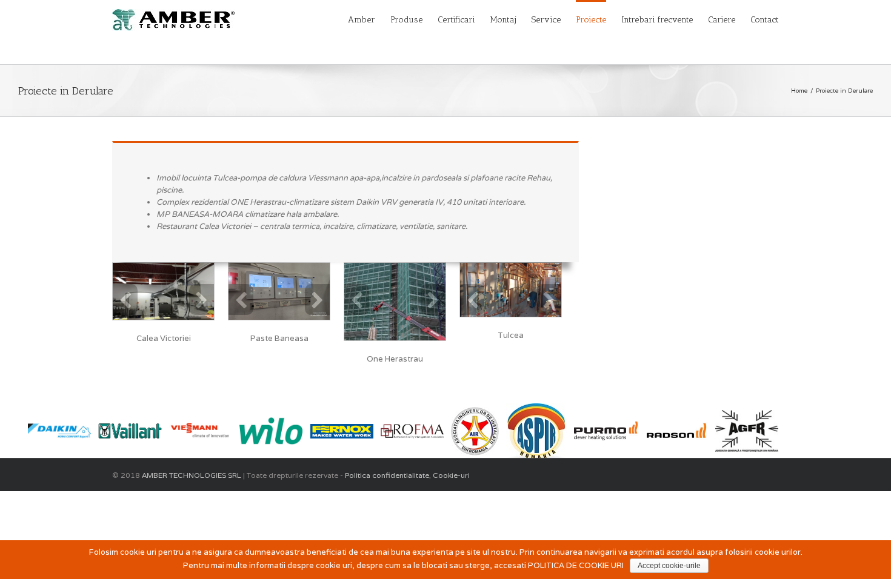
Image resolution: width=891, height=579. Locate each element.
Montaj (503, 20)
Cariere (721, 20)
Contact (764, 20)
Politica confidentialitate (387, 475)
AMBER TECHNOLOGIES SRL (191, 475)
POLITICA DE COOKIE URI (576, 565)
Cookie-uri (450, 475)
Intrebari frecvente (657, 20)
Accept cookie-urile (669, 565)
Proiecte (591, 20)
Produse (406, 20)
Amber (361, 20)
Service (546, 20)
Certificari (456, 20)
